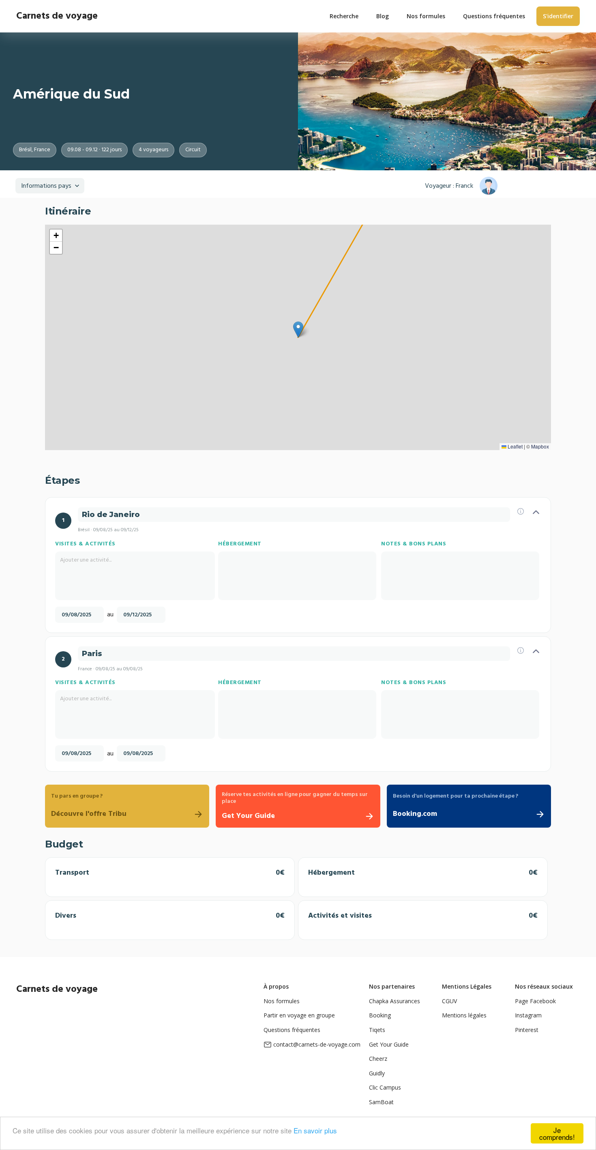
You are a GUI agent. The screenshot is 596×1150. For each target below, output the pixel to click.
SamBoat (381, 1102)
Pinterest (526, 1030)
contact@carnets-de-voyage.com (316, 1044)
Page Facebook (535, 1001)
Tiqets (377, 1030)
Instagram (528, 1015)
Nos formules (282, 1001)
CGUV (449, 1001)
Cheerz (378, 1058)
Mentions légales (464, 1015)
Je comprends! (557, 1133)
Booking (380, 1015)
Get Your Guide (389, 1044)
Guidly (377, 1073)
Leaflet (514, 446)
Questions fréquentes (292, 1030)
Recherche (344, 16)
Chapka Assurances (394, 1001)
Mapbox (540, 446)
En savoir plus (315, 1130)
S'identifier (558, 16)
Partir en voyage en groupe (299, 1015)
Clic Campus (385, 1087)
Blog (382, 16)
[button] (298, 330)
